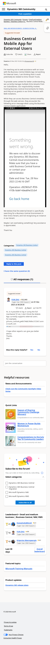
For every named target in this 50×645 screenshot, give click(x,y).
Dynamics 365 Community (21, 9)
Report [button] (38, 54)
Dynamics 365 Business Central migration (21, 488)
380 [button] (28, 531)
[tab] (22, 280)
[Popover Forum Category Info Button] (42, 472)
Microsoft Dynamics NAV (19, 492)
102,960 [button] (24, 299)
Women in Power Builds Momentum (28, 425)
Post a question (25, 14)
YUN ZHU (15, 299)
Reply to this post (13, 264)
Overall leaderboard (39, 550)
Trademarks (8, 630)
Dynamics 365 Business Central (27, 245)
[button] (46, 9)
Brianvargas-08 (29, 61)
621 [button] (35, 523)
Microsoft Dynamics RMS (19, 496)
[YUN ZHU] (8, 300)
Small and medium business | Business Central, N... (23, 21)
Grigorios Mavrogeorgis (27, 540)
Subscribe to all (25, 502)
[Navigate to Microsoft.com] (9, 3)
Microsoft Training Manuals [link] (18, 568)
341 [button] (40, 540)
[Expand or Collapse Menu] (3, 9)
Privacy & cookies (10, 622)
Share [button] (29, 54)
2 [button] (35, 61)
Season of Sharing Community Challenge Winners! (28, 412)
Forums (25, 20)
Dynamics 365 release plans (16, 585)
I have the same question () (17, 271)
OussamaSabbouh (24, 523)
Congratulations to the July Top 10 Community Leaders (30, 438)
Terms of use (8, 626)
